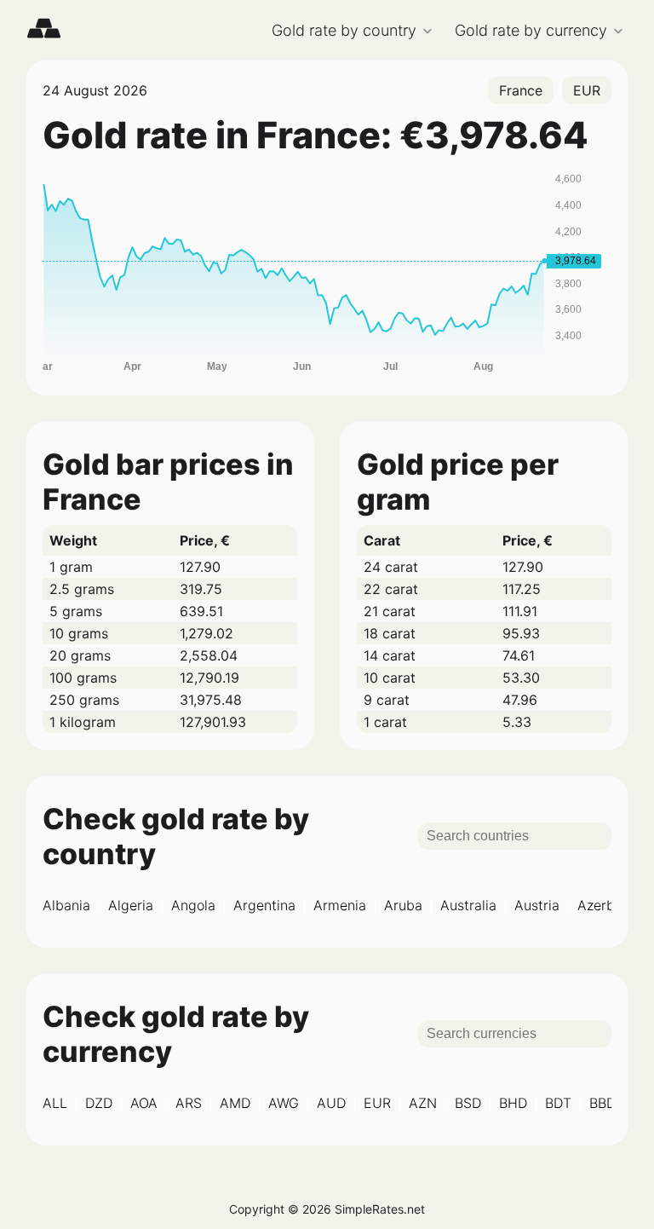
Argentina (264, 905)
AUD (331, 1102)
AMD (235, 1102)
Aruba (403, 905)
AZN (423, 1102)
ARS (188, 1102)
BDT (558, 1102)
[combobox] (521, 90)
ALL (55, 1102)
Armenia (339, 905)
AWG (283, 1102)
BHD (513, 1102)
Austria (536, 905)
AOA (144, 1102)
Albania (66, 905)
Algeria (130, 905)
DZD (98, 1102)
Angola (193, 905)
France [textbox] (520, 90)
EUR (377, 1102)
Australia (468, 905)
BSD (468, 1102)
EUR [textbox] (586, 90)
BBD (602, 1102)
